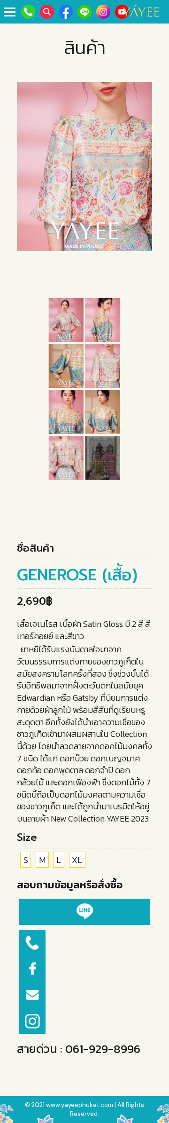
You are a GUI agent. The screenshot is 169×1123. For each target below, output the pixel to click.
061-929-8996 (102, 1049)
